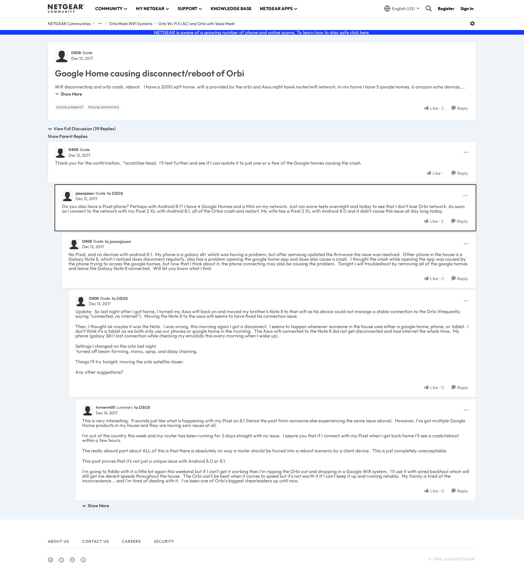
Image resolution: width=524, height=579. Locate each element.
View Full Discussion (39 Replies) (84, 128)
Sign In (467, 8)
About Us (58, 541)
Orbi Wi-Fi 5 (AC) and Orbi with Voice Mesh (196, 23)
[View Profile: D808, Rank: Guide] (62, 55)
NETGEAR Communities (69, 23)
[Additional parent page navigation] (100, 23)
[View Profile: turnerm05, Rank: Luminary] (87, 410)
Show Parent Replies (68, 136)
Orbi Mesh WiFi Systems (130, 23)
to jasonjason (118, 241)
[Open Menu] (472, 23)
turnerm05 (105, 407)
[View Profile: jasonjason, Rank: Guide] (67, 195)
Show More (71, 94)
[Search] (428, 8)
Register (446, 8)
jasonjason (85, 193)
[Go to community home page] (66, 8)
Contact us (95, 541)
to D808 (115, 193)
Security (164, 541)
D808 (76, 53)
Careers (131, 541)
